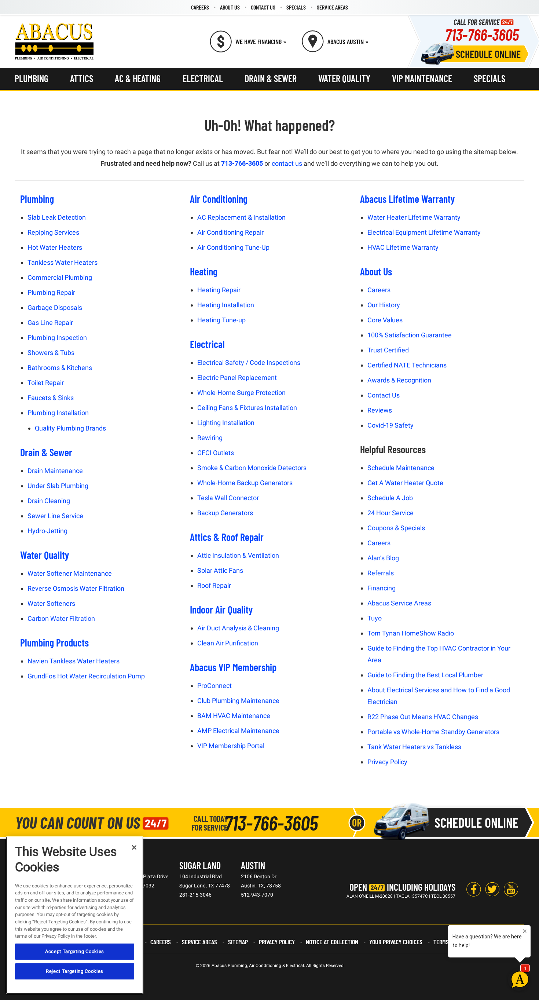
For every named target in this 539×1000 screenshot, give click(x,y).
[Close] (134, 847)
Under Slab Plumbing (57, 486)
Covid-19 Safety (390, 425)
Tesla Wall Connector (228, 498)
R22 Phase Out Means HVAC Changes (422, 717)
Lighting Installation (225, 422)
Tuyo (374, 618)
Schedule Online (488, 54)
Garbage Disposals (54, 307)
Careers (200, 7)
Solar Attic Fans (220, 570)
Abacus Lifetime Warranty (407, 199)
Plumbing (31, 78)
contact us (287, 163)
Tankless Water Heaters (62, 262)
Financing (381, 588)
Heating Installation (225, 305)
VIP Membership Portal (230, 746)
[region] (74, 915)
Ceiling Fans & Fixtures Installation (247, 407)
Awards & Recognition (399, 380)
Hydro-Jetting (47, 531)
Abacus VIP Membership (233, 667)
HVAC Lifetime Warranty (403, 247)
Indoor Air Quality (221, 609)
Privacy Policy (387, 762)
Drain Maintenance (55, 471)
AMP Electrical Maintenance (238, 731)
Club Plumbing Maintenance (238, 700)
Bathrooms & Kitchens (59, 367)
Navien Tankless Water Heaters (73, 661)
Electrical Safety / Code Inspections (248, 362)
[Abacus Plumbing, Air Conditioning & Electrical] (54, 41)
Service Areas (332, 7)
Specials (296, 7)
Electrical (203, 78)
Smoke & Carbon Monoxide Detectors (252, 468)
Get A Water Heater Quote (405, 483)
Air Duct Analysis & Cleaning (238, 628)
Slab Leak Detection (56, 217)
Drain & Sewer (271, 78)
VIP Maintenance (422, 78)
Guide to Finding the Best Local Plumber (425, 675)
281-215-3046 (195, 895)
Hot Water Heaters (54, 247)
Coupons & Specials (396, 528)
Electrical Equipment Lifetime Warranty (424, 232)
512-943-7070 (257, 895)
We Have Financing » (260, 41)
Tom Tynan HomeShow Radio (410, 633)
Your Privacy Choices (395, 942)
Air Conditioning (218, 199)
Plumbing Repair (51, 292)
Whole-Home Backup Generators (245, 483)
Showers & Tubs (50, 352)
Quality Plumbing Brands (70, 428)
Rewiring (210, 438)
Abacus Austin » (347, 41)
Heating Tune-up (221, 320)
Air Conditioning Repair (230, 232)
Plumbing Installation (58, 413)
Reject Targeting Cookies (74, 971)
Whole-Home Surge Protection (241, 392)
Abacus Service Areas (399, 603)
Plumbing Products (54, 642)
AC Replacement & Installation (241, 217)
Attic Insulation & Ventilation (238, 555)
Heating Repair (219, 290)
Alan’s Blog (383, 558)
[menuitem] (200, 7)
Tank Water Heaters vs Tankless (414, 747)
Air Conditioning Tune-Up (233, 247)
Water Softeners (51, 603)
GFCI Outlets (215, 453)
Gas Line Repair (50, 322)
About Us (230, 7)
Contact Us (263, 7)
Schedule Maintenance (400, 468)
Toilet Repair (45, 383)
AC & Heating (138, 78)
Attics (81, 78)
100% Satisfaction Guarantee (409, 335)
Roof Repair (214, 585)
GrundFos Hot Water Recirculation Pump (86, 676)
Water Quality (344, 78)
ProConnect (214, 685)
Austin (253, 865)
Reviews (379, 410)
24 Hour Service (390, 513)
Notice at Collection (332, 942)
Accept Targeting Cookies (74, 951)
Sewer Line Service (55, 516)
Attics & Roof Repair (227, 537)
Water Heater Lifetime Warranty (414, 217)
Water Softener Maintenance (69, 573)
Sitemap (238, 942)
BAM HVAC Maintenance (233, 715)
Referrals (380, 573)
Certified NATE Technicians (407, 365)
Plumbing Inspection (57, 337)
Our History (383, 305)
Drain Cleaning (48, 501)
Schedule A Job (390, 498)
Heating (203, 271)
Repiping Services (53, 232)
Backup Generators (225, 513)
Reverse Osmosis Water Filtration (75, 588)
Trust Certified (388, 350)
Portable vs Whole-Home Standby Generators (433, 732)
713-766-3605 (482, 34)
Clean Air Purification (227, 643)
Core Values (385, 320)
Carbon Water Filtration (61, 618)
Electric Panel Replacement (237, 377)
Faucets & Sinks (50, 398)
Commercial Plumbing (59, 277)
